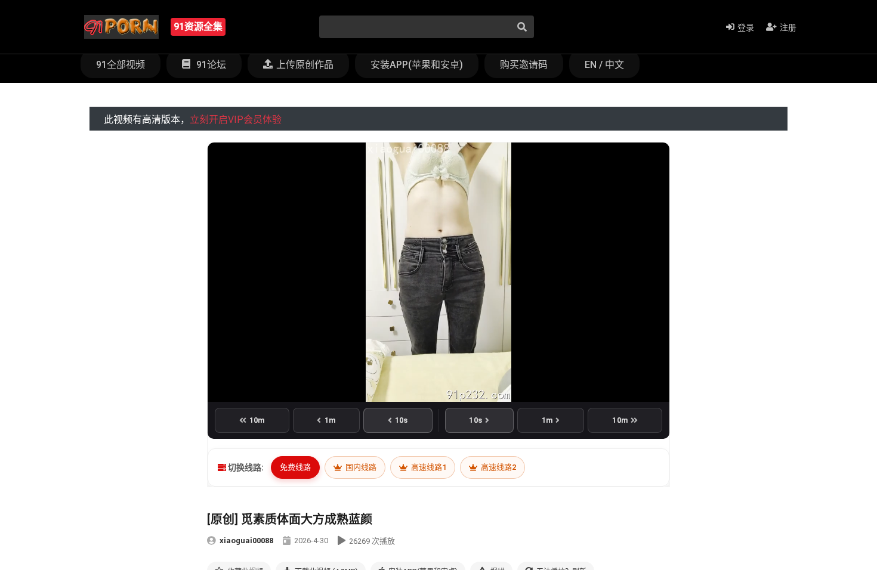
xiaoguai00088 (246, 540)
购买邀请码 (524, 64)
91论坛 (210, 64)
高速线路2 (497, 467)
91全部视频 (120, 64)
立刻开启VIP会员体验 (236, 119)
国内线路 (360, 467)
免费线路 (295, 467)
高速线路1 (427, 467)
